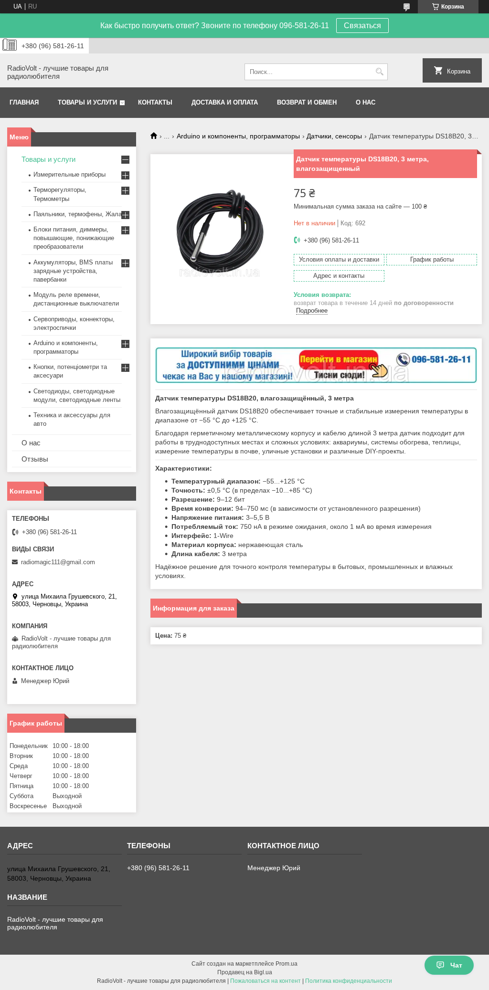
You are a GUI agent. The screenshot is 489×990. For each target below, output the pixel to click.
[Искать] (379, 71)
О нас (365, 102)
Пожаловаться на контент (265, 981)
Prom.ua (287, 963)
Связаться (362, 25)
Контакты (155, 102)
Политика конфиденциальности (348, 981)
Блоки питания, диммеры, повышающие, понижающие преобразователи (73, 238)
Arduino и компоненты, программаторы (238, 136)
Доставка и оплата (224, 102)
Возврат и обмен (307, 102)
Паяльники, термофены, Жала (77, 214)
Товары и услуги (87, 102)
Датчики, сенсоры (334, 136)
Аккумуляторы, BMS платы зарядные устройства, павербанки (73, 271)
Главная (24, 102)
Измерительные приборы (69, 174)
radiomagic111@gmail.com (58, 562)
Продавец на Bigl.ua (244, 972)
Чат (456, 965)
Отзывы (34, 459)
